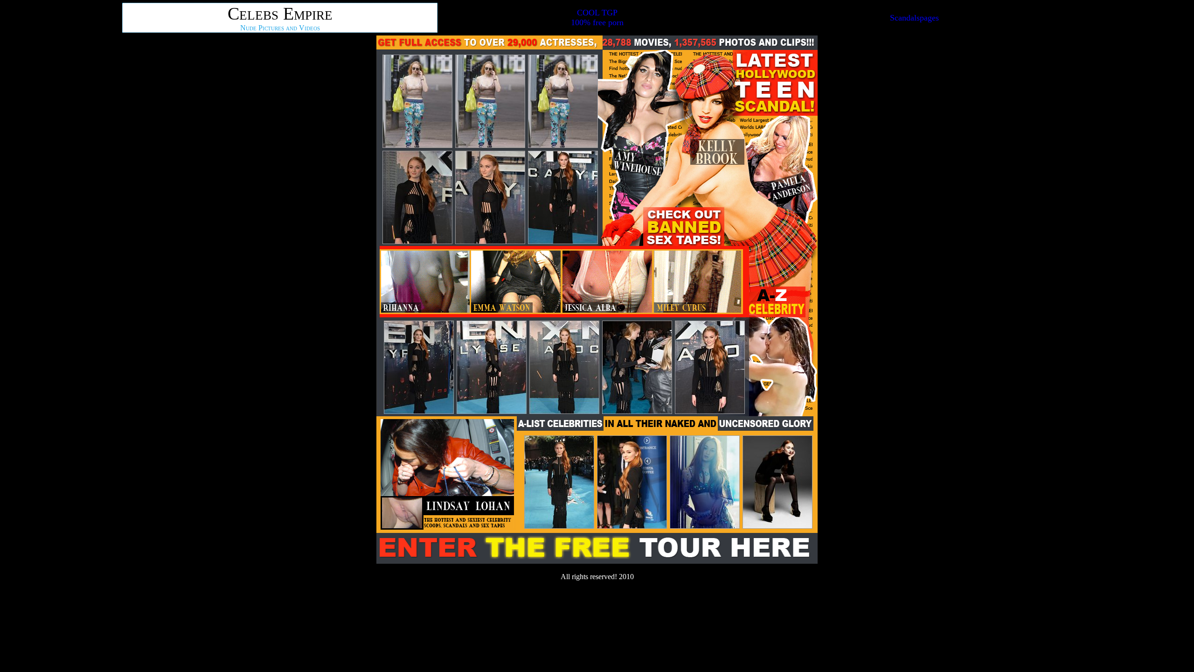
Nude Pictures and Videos (280, 28)
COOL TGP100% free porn (597, 17)
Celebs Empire (280, 13)
